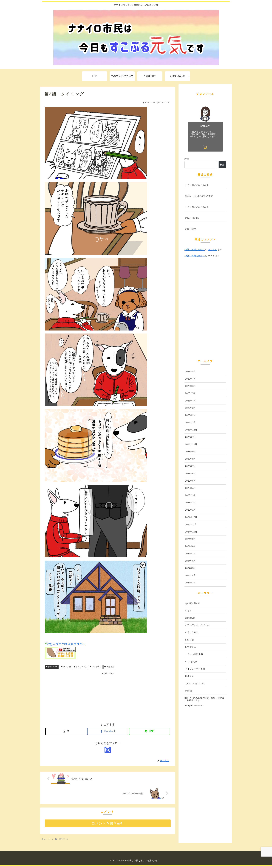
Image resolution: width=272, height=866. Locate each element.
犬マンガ (67, 667)
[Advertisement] (108, 697)
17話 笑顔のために (194, 249)
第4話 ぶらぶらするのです (199, 196)
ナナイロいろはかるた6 (196, 185)
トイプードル (81, 667)
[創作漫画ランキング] (60, 658)
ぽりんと (205, 126)
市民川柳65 (190, 229)
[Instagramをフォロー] (108, 750)
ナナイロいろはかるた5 (196, 207)
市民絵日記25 (192, 218)
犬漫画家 (110, 667)
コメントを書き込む (108, 823)
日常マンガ (53, 667)
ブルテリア (97, 667)
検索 (186, 159)
